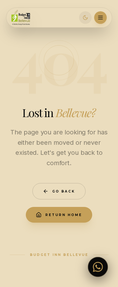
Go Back (63, 191)
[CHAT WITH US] (98, 267)
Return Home (63, 215)
